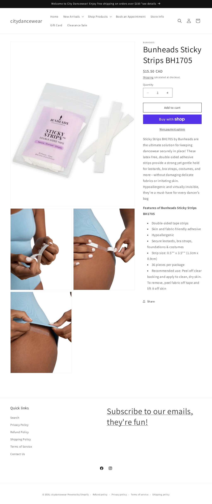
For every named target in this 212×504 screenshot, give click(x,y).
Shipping (148, 77)
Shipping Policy (20, 439)
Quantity (148, 84)
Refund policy (100, 494)
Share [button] (151, 301)
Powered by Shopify (78, 494)
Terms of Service (21, 446)
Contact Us (17, 454)
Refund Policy (19, 432)
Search (14, 417)
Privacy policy (119, 494)
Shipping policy (161, 494)
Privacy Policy (19, 425)
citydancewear (59, 494)
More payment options (172, 129)
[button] (73, 16)
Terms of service (139, 494)
